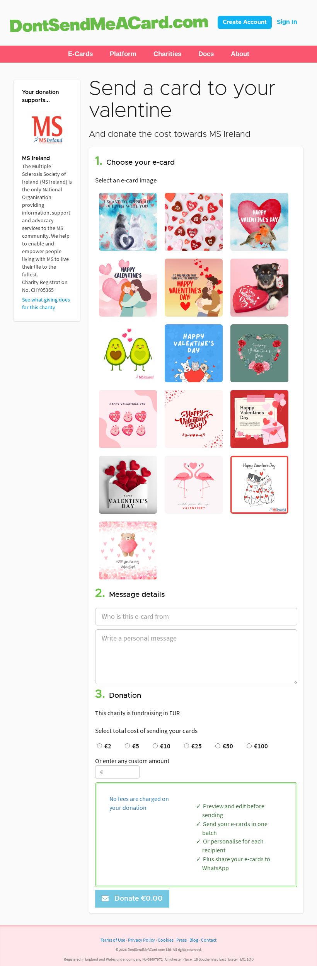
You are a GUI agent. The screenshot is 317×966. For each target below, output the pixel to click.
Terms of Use (113, 940)
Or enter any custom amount (132, 761)
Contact (208, 940)
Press (181, 940)
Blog (193, 940)
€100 (260, 746)
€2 (106, 746)
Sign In (287, 22)
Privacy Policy (141, 940)
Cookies (166, 940)
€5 (134, 746)
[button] (80, 54)
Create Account (245, 22)
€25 (195, 746)
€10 (164, 746)
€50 (226, 746)
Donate (137, 898)
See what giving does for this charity (46, 303)
